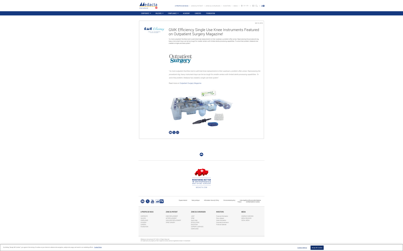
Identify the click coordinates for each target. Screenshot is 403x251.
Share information (221, 220)
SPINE (192, 218)
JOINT (192, 216)
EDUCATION (194, 224)
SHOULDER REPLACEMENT (173, 220)
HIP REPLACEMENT (171, 218)
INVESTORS (227, 6)
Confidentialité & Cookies (253, 202)
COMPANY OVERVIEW (247, 216)
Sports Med (194, 220)
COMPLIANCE (172, 13)
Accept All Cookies (317, 247)
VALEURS (158, 13)
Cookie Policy (98, 247)
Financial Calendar (221, 224)
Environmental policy (229, 200)
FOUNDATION (210, 13)
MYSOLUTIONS (195, 222)
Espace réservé (183, 200)
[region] (201, 247)
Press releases (220, 218)
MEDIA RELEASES (246, 218)
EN (248, 6)
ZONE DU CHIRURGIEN (213, 6)
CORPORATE (145, 13)
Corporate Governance (222, 222)
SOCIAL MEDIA (245, 220)
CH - (245, 6)
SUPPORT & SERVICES (197, 227)
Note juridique (196, 200)
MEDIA (235, 6)
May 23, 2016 (259, 23)
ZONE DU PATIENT (197, 6)
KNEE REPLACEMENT (172, 216)
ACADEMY (186, 13)
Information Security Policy (211, 200)
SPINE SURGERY (170, 222)
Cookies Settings (302, 247)
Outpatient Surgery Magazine (190, 83)
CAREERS (198, 13)
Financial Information (222, 216)
